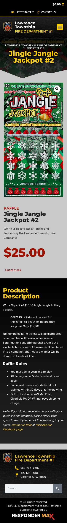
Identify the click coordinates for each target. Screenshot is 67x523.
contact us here (21, 425)
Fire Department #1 (34, 31)
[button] (60, 27)
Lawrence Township (25, 25)
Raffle (11, 208)
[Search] (57, 488)
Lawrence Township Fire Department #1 (35, 458)
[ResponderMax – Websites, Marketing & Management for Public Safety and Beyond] (33, 516)
